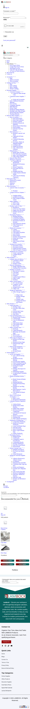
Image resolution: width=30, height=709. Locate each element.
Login (5, 36)
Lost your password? (9, 40)
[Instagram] (5, 646)
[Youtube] (11, 646)
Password (6, 17)
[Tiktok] (8, 646)
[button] (2, 45)
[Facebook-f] (2, 646)
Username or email (9, 11)
